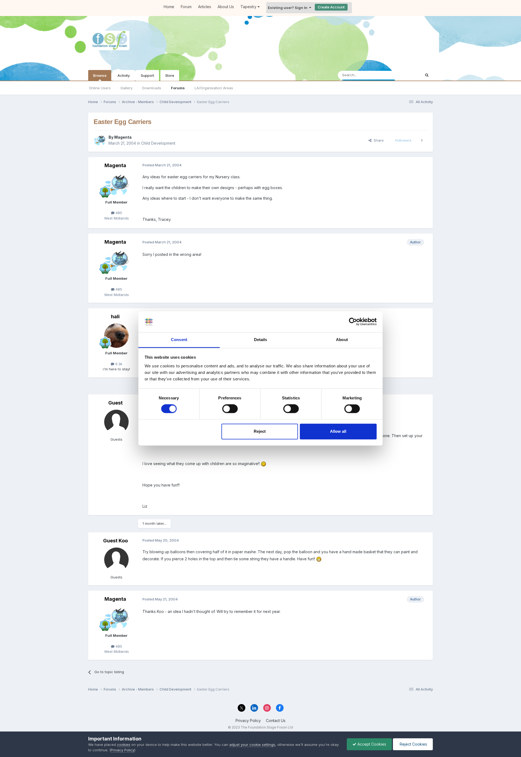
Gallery (126, 88)
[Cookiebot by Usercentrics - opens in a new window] (353, 322)
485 (118, 213)
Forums (178, 88)
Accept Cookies (371, 744)
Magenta (123, 137)
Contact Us (275, 720)
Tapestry (249, 6)
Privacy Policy (248, 720)
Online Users (100, 88)
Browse (99, 75)
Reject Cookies (413, 744)
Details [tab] (260, 339)
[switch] (230, 409)
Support (147, 75)
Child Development (158, 143)
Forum (186, 6)
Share (377, 140)
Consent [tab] (179, 339)
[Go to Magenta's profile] (100, 140)
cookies (123, 744)
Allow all (338, 431)
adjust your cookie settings (252, 744)
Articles (204, 6)
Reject (260, 431)
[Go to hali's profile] (116, 335)
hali (115, 316)
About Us (226, 6)
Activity (123, 75)
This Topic (405, 75)
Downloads (151, 88)
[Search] (427, 75)
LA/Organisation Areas (214, 88)
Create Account (331, 7)
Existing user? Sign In (288, 7)
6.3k (118, 364)
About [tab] (342, 339)
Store (169, 75)
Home (169, 6)
